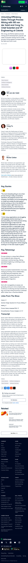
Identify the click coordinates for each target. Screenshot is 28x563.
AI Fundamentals (19, 498)
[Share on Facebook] (8, 388)
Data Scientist (18, 522)
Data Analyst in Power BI (6, 524)
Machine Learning (19, 482)
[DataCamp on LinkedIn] (10, 543)
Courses (17, 447)
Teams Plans (4, 465)
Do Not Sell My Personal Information (8, 555)
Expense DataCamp (19, 468)
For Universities (18, 472)
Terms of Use (3, 558)
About (2, 443)
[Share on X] (14, 388)
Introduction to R (4, 502)
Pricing (2, 463)
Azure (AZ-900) (18, 528)
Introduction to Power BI (6, 504)
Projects (17, 452)
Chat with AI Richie (6, 175)
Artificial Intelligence (5, 486)
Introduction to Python (6, 498)
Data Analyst (18, 517)
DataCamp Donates (19, 474)
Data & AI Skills (4, 461)
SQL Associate (18, 520)
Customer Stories (5, 470)
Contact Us (3, 456)
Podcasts (8, 13)
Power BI (3, 488)
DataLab (17, 456)
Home (2, 13)
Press (2, 445)
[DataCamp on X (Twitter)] (6, 543)
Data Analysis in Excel (6, 506)
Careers (3, 447)
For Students (18, 463)
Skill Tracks (17, 445)
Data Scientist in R (5, 522)
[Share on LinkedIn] (5, 388)
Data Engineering (19, 484)
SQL (2, 484)
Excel (2, 490)
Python (2, 479)
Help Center (4, 454)
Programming (18, 486)
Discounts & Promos (19, 465)
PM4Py (3, 305)
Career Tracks (18, 443)
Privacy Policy (3, 553)
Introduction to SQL (5, 500)
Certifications (18, 449)
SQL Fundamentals (19, 500)
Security (24, 555)
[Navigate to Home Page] (6, 6)
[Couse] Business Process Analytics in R (11, 311)
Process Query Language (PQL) (9, 308)
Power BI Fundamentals (20, 505)
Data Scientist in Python (6, 520)
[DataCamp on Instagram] (19, 543)
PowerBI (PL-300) (19, 526)
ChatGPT (3, 492)
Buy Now (21, 2)
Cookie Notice (10, 553)
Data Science (15, 13)
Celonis (3, 300)
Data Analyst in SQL (5, 517)
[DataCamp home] (10, 539)
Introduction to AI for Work (7, 508)
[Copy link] (2, 388)
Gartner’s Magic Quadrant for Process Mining (13, 302)
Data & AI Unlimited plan (6, 468)
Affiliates (3, 449)
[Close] (26, 2)
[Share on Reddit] (11, 388)
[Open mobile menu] (26, 6)
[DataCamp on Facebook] (2, 543)
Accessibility (18, 555)
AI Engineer (17, 524)
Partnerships (4, 452)
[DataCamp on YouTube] (15, 543)
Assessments (18, 454)
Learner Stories (18, 470)
